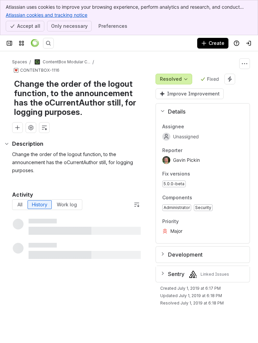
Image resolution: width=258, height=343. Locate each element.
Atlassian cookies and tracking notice (46, 15)
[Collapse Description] (7, 144)
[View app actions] (31, 127)
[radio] (20, 204)
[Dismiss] (141, 290)
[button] (200, 111)
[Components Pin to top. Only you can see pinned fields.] (207, 197)
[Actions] (244, 63)
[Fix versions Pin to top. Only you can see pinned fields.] (205, 174)
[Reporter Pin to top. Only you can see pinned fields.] (187, 150)
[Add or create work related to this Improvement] (17, 127)
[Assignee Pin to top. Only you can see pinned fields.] (189, 126)
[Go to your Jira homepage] (35, 43)
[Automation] (229, 79)
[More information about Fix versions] (197, 174)
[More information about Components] (199, 198)
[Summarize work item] (44, 127)
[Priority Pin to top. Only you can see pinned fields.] (184, 221)
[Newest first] (137, 205)
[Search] (48, 43)
